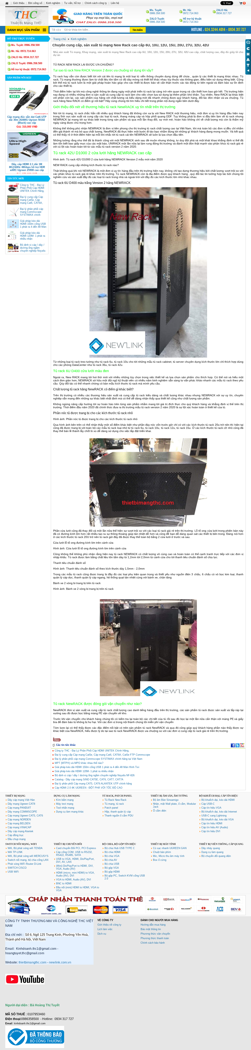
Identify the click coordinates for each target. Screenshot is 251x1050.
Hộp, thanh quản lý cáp (118, 811)
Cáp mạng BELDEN (19, 823)
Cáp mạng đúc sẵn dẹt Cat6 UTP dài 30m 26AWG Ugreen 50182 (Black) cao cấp (26, 119)
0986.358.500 (157, 12)
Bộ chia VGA (112, 856)
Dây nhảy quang (210, 848)
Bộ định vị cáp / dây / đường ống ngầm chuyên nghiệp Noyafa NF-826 (32, 249)
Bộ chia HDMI (112, 852)
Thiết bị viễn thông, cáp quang (221, 844)
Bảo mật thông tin (151, 929)
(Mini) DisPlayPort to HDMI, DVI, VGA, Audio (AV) (75, 867)
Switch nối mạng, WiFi (21, 844)
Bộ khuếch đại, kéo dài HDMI (218, 799)
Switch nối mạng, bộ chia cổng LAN (28, 859)
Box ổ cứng (159, 859)
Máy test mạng (64, 803)
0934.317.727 (224, 12)
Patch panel (111, 807)
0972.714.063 (190, 12)
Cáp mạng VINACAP (19, 827)
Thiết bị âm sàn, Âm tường (169, 795)
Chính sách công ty (96, 3)
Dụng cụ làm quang (212, 852)
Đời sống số (35, 3)
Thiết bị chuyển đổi (68, 844)
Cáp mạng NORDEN (19, 819)
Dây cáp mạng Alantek (20, 831)
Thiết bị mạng (15, 795)
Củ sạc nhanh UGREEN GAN (169, 848)
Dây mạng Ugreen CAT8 (21, 803)
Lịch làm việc (105, 929)
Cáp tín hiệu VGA (211, 807)
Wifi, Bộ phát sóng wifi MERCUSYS (28, 856)
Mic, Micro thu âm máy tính (168, 856)
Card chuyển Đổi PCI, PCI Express (76, 848)
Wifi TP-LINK (15, 852)
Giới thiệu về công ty (109, 924)
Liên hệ (115, 3)
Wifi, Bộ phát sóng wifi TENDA (25, 848)
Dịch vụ (101, 933)
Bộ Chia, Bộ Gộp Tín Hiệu (119, 844)
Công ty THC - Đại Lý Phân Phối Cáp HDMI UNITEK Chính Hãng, (32, 188)
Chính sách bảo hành (153, 942)
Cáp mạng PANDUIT (19, 807)
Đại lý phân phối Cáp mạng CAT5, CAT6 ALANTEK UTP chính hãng (93, 783)
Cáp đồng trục (16, 835)
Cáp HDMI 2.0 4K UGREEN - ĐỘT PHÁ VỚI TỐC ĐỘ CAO (88, 787)
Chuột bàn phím (162, 852)
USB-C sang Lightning (213, 815)
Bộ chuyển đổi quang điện (216, 856)
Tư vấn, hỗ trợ (72, 3)
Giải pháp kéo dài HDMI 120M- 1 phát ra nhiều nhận (32, 235)
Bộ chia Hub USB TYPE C (120, 848)
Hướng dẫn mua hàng (153, 924)
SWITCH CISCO (17, 867)
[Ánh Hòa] (7, 3)
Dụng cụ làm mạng (67, 795)
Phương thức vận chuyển (155, 933)
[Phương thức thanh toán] (125, 914)
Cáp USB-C (208, 803)
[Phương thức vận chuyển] (88, 16)
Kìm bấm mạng (65, 799)
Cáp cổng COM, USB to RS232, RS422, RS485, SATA (74, 853)
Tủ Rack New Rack (115, 799)
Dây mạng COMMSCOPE (22, 811)
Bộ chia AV (111, 859)
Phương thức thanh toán (155, 938)
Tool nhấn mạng (65, 807)
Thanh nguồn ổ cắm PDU (119, 815)
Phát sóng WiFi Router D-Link (24, 863)
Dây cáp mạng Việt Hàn (21, 799)
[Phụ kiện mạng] (26, 16)
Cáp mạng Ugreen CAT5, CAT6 (25, 815)
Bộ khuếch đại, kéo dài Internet (219, 811)
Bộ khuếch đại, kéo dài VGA (217, 819)
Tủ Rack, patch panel (117, 795)
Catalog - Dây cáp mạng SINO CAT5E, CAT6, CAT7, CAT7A (88, 779)
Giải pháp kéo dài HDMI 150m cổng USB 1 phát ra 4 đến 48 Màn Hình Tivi (33, 225)
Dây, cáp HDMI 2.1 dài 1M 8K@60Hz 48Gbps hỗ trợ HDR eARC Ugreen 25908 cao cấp (27, 167)
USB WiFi (13, 871)
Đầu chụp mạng (16, 839)
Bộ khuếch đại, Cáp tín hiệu (218, 795)
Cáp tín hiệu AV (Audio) (214, 827)
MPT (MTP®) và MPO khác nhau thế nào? (78, 762)
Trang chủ (59, 39)
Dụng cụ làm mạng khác (70, 811)
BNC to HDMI (64, 883)
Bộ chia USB (112, 863)
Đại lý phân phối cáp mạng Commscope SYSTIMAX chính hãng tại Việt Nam (31, 213)
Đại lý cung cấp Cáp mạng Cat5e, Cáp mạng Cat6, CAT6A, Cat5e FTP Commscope (31, 202)
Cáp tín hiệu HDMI (211, 823)
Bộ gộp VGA (112, 867)
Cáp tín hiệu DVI (210, 831)
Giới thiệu (18, 3)
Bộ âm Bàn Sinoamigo (165, 799)
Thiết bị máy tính (163, 844)
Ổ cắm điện (159, 810)
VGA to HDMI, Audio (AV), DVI (73, 879)
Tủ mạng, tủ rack (114, 803)
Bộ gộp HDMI (112, 871)
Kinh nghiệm (53, 3)
